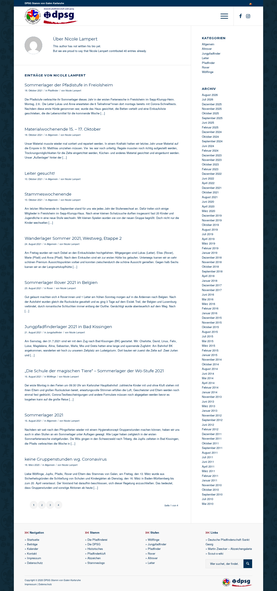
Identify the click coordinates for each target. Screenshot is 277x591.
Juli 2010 (207, 499)
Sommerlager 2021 (44, 415)
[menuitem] (249, 3)
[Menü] (223, 16)
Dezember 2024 (212, 132)
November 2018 (212, 262)
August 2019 (210, 229)
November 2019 (212, 220)
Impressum (34, 558)
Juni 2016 (208, 294)
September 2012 (212, 420)
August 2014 (210, 369)
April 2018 (208, 276)
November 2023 (212, 160)
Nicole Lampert (73, 90)
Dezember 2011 (212, 434)
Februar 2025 (210, 127)
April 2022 (208, 183)
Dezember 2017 (212, 285)
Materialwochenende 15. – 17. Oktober (63, 129)
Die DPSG (93, 544)
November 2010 (212, 485)
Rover (50, 288)
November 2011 (212, 438)
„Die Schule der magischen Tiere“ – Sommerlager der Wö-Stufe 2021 (94, 370)
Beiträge (32, 544)
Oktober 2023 (210, 164)
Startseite (33, 540)
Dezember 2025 (212, 104)
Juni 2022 (208, 178)
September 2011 (212, 448)
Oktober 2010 (210, 489)
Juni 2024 (208, 146)
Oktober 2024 (210, 136)
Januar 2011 (209, 480)
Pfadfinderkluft (96, 553)
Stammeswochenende (48, 194)
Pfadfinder (53, 90)
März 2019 (208, 243)
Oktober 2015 (210, 327)
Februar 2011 (210, 476)
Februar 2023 (210, 169)
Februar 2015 (210, 350)
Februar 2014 (210, 387)
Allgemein (53, 134)
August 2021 (210, 197)
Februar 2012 (210, 429)
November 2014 (212, 359)
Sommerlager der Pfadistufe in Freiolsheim (69, 85)
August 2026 (210, 95)
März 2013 (208, 406)
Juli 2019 (207, 234)
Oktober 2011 (210, 443)
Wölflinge (51, 376)
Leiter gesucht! (40, 173)
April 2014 (208, 383)
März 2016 (208, 304)
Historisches (95, 549)
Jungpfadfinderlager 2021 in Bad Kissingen (68, 326)
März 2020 (208, 211)
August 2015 (210, 332)
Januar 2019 (209, 253)
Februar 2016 (210, 308)
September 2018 (212, 271)
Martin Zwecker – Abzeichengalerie (230, 549)
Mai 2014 (207, 378)
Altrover (207, 49)
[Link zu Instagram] (248, 16)
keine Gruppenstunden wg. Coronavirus (66, 459)
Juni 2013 (208, 401)
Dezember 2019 (212, 215)
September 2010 (212, 494)
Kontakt (32, 553)
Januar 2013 (209, 410)
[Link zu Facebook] (240, 16)
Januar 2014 (209, 392)
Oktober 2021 (210, 192)
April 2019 (208, 239)
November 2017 (212, 290)
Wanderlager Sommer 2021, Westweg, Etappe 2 (73, 238)
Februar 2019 (210, 248)
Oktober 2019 (210, 225)
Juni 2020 (208, 201)
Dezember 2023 (212, 155)
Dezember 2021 (212, 188)
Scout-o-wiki (215, 553)
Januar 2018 (209, 280)
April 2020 (208, 206)
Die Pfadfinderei (97, 540)
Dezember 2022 (212, 174)
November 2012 (212, 415)
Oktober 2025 (210, 113)
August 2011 (210, 452)
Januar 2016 (209, 313)
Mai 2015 (207, 341)
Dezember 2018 (212, 257)
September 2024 (212, 141)
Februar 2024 (210, 150)
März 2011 (208, 471)
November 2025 (212, 109)
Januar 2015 (209, 355)
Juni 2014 (208, 373)
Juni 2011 (208, 462)
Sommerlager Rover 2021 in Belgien (61, 282)
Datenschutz (35, 563)
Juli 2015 (207, 336)
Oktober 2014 (210, 364)
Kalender (32, 549)
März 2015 (208, 345)
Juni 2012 (208, 425)
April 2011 (208, 466)
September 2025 (212, 118)
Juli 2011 (207, 457)
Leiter (205, 58)
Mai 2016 (207, 299)
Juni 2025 (208, 122)
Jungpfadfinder (54, 332)
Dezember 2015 (212, 318)
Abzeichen (94, 558)
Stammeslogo (96, 563)
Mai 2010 (207, 504)
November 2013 (212, 397)
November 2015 (212, 322)
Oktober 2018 (210, 266)
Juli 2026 (207, 99)
